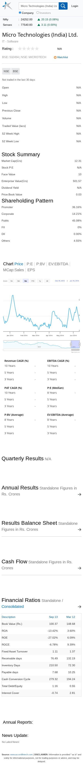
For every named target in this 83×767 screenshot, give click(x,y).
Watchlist (62, 57)
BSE (15, 71)
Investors (45, 13)
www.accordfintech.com (21, 754)
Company (28, 13)
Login (74, 5)
